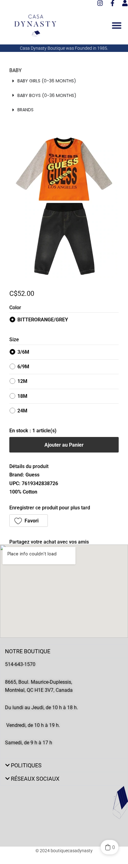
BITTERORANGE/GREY (42, 320)
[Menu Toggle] (117, 25)
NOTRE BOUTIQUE (27, 651)
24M (22, 411)
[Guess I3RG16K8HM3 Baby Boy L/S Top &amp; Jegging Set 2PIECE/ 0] (64, 206)
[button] (28, 520)
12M (22, 381)
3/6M (23, 352)
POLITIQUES (26, 765)
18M (22, 396)
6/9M (23, 367)
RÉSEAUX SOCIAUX (35, 778)
